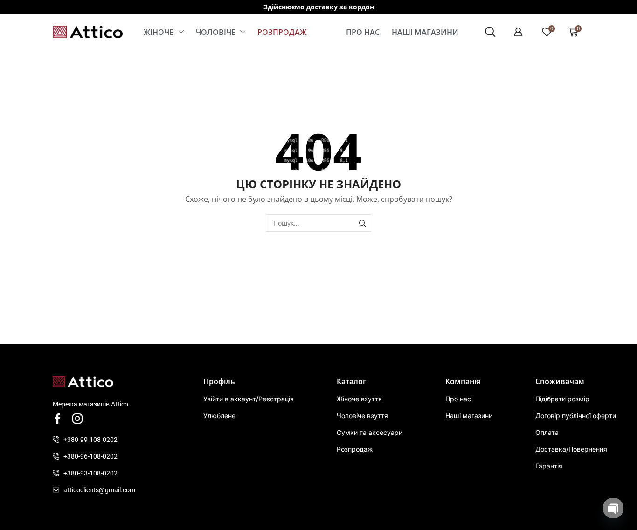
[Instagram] (77, 418)
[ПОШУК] (362, 223)
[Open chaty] (613, 508)
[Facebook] (58, 418)
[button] (490, 32)
